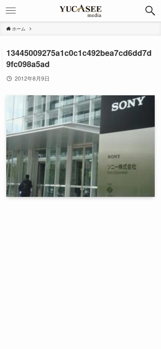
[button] (150, 10)
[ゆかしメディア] (80, 10)
